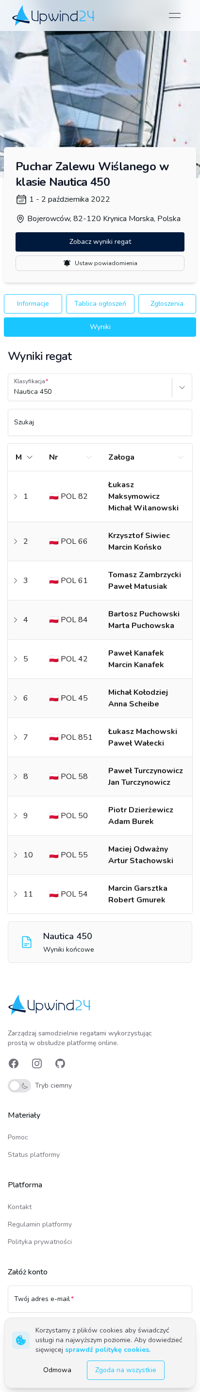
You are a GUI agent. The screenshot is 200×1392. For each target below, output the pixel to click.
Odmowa (57, 1370)
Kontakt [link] (20, 1207)
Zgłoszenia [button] (166, 303)
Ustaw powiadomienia (106, 263)
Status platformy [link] (34, 1154)
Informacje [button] (33, 303)
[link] (54, 15)
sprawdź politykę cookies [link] (107, 1349)
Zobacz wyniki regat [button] (100, 241)
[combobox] (15, 392)
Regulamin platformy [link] (40, 1224)
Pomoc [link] (18, 1137)
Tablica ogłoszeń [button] (100, 303)
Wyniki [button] (100, 326)
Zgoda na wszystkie (125, 1370)
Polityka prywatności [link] (40, 1241)
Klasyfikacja (29, 381)
